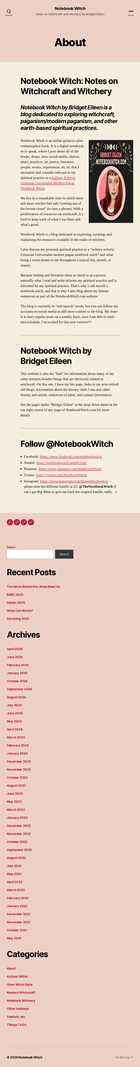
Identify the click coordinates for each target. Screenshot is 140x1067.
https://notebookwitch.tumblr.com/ (62, 463)
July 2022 (14, 866)
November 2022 (19, 834)
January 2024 (17, 753)
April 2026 (14, 649)
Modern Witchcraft (21, 992)
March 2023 (16, 809)
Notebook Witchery (21, 1000)
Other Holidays (18, 1008)
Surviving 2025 (18, 619)
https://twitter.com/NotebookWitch (61, 475)
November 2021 (18, 922)
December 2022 (19, 826)
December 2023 (19, 761)
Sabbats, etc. (16, 1016)
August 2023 (16, 785)
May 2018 (14, 938)
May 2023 (14, 801)
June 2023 (15, 793)
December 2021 (18, 914)
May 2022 (14, 874)
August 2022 (16, 858)
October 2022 (17, 842)
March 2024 (16, 737)
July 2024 (14, 705)
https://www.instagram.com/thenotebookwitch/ (74, 481)
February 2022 (18, 898)
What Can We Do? (20, 610)
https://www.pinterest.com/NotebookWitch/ (70, 469)
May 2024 (14, 721)
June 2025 (15, 657)
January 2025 (17, 673)
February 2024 (18, 745)
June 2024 (15, 713)
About (11, 968)
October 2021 (17, 930)
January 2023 (17, 817)
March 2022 (16, 890)
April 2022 (14, 882)
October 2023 (17, 777)
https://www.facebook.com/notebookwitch (71, 456)
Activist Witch (17, 976)
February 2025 (18, 665)
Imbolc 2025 (16, 602)
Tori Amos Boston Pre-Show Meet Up (33, 586)
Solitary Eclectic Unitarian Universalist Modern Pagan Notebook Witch (47, 183)
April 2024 (14, 729)
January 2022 (17, 906)
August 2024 (16, 697)
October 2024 (17, 681)
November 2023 (19, 769)
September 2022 (19, 850)
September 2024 (19, 689)
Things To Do (16, 1024)
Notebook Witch (70, 8)
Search (11, 547)
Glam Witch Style (19, 984)
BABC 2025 (15, 594)
